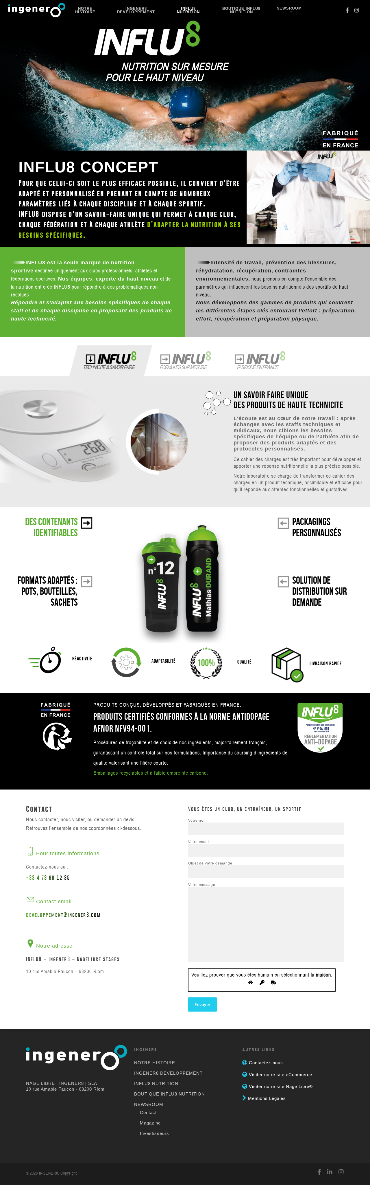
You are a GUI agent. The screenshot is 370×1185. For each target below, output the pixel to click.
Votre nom (197, 820)
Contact (148, 1112)
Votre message (201, 885)
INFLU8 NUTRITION (188, 10)
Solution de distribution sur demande (319, 591)
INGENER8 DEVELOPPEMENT (136, 10)
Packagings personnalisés (316, 527)
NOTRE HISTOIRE (85, 10)
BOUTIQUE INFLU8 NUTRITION (241, 10)
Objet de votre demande (210, 863)
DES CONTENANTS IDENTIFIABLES (51, 527)
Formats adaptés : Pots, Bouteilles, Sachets (48, 591)
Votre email (198, 842)
